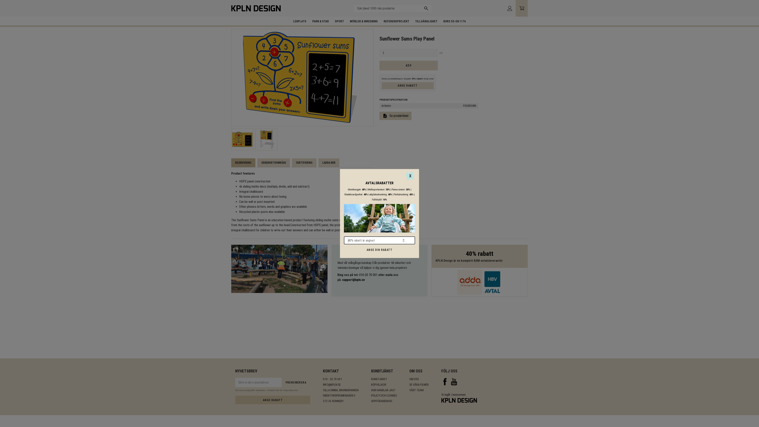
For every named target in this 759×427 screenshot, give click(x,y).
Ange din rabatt (379, 249)
